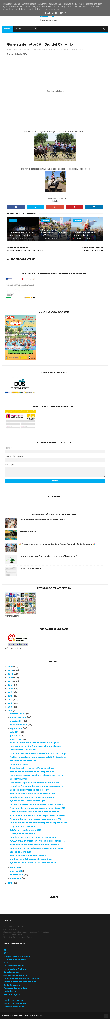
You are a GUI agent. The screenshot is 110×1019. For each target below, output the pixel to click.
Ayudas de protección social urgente (29, 800)
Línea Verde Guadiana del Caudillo (21, 978)
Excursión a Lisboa (19, 764)
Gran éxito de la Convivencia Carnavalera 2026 (53, 233)
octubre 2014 (17, 721)
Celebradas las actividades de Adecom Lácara (42, 519)
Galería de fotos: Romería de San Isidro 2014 (32, 793)
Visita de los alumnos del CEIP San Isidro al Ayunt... (35, 742)
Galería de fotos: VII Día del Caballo (28, 855)
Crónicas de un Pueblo (14, 959)
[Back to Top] (106, 1016)
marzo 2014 (16, 871)
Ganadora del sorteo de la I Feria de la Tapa (32, 768)
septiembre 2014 (19, 724)
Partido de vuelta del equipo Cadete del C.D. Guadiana (38, 757)
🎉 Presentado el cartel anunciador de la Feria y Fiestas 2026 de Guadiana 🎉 (57, 544)
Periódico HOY (10, 991)
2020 (10, 688)
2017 (10, 699)
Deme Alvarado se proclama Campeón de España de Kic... (39, 822)
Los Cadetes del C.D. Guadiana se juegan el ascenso (36, 775)
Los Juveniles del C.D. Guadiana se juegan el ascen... (36, 746)
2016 (10, 703)
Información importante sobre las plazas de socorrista (38, 815)
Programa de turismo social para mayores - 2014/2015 (37, 808)
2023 (10, 677)
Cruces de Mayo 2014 (20, 852)
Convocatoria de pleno (30, 568)
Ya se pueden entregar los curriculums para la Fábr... (37, 819)
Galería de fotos (76, 49)
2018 (10, 696)
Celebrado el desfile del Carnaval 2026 (85, 234)
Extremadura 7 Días (13, 965)
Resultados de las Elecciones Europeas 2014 (32, 771)
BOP (5, 953)
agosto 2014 (16, 728)
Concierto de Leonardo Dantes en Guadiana (32, 797)
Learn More (51, 13)
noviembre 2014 (18, 717)
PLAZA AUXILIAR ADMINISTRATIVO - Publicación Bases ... (37, 841)
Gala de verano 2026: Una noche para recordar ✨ (22, 234)
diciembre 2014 (18, 713)
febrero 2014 (17, 874)
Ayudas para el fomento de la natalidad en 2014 (34, 862)
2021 (10, 685)
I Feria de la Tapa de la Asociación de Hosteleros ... (35, 782)
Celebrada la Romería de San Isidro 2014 (30, 790)
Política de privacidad (14, 1003)
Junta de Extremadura (15, 975)
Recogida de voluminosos (23, 760)
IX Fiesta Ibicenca (27, 531)
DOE (5, 962)
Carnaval (46, 220)
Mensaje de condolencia (22, 833)
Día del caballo (62, 49)
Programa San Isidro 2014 (23, 826)
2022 (10, 681)
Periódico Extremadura (15, 988)
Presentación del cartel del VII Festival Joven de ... (35, 844)
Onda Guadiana (11, 985)
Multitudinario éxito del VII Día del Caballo (31, 859)
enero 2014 (16, 878)
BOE (5, 950)
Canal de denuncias (13, 1006)
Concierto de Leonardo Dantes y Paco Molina (33, 837)
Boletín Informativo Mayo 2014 (25, 830)
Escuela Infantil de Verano (23, 749)
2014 (10, 710)
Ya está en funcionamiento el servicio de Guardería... (37, 786)
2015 (10, 707)
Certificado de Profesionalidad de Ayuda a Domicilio (36, 804)
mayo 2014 (15, 739)
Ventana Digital (11, 994)
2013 (10, 883)
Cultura (13, 220)
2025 (10, 670)
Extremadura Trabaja (14, 969)
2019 (10, 692)
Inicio (7, 29)
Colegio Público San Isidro (16, 956)
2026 (10, 666)
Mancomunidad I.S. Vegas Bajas (19, 981)
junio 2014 (15, 735)
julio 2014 (15, 732)
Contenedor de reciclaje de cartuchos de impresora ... (37, 848)
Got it (63, 13)
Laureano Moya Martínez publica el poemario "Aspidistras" (48, 556)
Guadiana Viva (11, 972)
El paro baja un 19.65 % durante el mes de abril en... (35, 811)
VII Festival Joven (18, 779)
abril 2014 (15, 867)
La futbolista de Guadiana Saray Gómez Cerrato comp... (38, 753)
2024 (10, 674)
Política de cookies (13, 1000)
